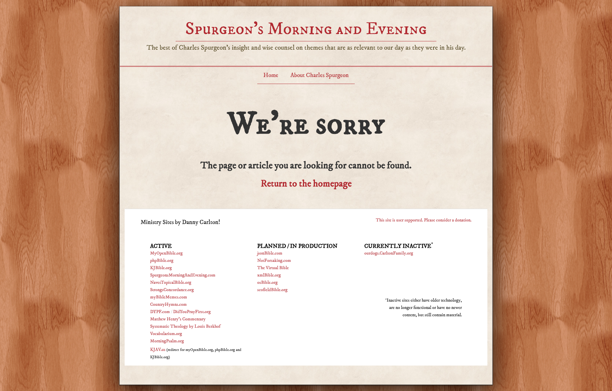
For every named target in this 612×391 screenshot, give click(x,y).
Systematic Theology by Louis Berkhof (185, 326)
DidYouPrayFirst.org (192, 312)
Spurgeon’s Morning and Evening (306, 28)
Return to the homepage (306, 184)
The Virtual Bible (273, 268)
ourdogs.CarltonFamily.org (388, 253)
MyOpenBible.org (166, 253)
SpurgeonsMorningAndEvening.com (182, 275)
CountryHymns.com (168, 304)
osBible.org (267, 282)
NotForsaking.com (274, 260)
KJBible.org (161, 268)
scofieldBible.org (272, 290)
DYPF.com (160, 312)
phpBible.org (161, 260)
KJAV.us (157, 350)
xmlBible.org (269, 275)
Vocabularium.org (166, 334)
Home (270, 75)
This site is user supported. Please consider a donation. (423, 220)
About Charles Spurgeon (319, 75)
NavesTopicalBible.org (170, 282)
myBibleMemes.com (168, 297)
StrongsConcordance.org (172, 290)
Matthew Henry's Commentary (178, 319)
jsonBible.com (269, 253)
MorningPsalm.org (167, 341)
